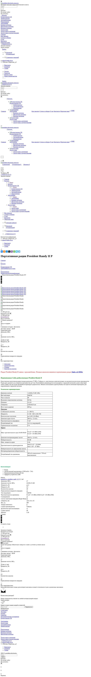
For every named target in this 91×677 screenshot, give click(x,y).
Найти (3, 657)
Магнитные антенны (7, 634)
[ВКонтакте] (2, 251)
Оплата (3, 613)
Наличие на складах (10, 369)
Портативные (5, 629)
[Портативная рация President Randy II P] (13, 288)
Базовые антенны (6, 631)
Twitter (6, 68)
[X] (9, 251)
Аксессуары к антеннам (8, 637)
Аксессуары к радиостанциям (10, 639)
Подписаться (28, 607)
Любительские (5, 273)
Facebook (7, 67)
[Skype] (17, 251)
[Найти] (2, 8)
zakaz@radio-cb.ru (7, 60)
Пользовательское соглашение (10, 616)
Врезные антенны (6, 632)
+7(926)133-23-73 (6, 44)
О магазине (4, 610)
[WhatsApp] (14, 251)
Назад (11, 182)
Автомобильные (15, 273)
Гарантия (3, 615)
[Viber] (12, 251)
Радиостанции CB (16, 189)
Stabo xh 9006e (77, 372)
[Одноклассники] (4, 251)
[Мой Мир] (7, 251)
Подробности (5, 317)
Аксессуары (15, 208)
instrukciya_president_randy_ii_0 (10, 479)
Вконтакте (7, 65)
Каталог (10, 184)
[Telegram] (19, 251)
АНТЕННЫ (15, 198)
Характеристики (9, 365)
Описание (7, 364)
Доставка (3, 612)
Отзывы (6, 367)
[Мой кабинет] (1, 159)
